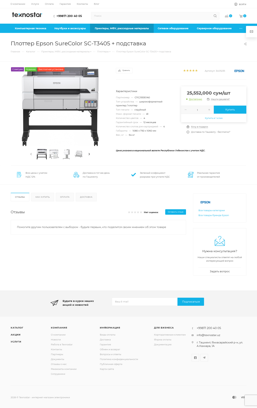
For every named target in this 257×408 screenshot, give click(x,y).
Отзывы (20, 197)
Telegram (204, 357)
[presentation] (30, 154)
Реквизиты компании (64, 369)
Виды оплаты (107, 334)
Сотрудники (58, 373)
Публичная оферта (111, 364)
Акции (16, 334)
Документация (163, 344)
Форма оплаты (162, 339)
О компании (58, 334)
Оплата (65, 197)
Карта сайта (107, 369)
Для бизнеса (164, 327)
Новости (56, 339)
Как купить (42, 197)
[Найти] (215, 15)
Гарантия (105, 344)
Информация (110, 327)
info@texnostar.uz (208, 335)
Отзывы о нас (59, 364)
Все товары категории (211, 210)
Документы (57, 359)
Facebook (195, 357)
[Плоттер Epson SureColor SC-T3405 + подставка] (60, 106)
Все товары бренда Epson (213, 215)
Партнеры (57, 354)
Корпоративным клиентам (170, 334)
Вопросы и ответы (110, 354)
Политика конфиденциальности (119, 359)
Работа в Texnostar (62, 344)
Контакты (56, 349)
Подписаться (191, 301)
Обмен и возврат (110, 349)
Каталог (17, 327)
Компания (59, 327)
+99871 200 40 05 (69, 16)
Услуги (16, 341)
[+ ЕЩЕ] (241, 28)
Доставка (86, 197)
